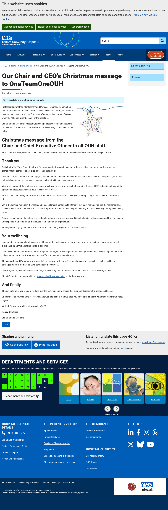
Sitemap (56, 482)
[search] (162, 40)
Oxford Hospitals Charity (44, 251)
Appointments (50, 430)
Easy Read (49, 449)
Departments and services (20, 396)
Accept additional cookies (18, 26)
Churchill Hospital (10, 452)
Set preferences (80, 26)
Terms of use (68, 482)
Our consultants (93, 437)
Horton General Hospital (13, 459)
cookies (124, 348)
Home (4, 66)
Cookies (45, 482)
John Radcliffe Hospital (13, 440)
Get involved (91, 468)
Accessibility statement (28, 482)
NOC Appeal (91, 462)
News (13, 66)
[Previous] (107, 409)
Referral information (95, 430)
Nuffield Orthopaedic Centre (14, 446)
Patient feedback (52, 437)
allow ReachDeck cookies (153, 342)
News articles (26, 66)
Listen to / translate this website (59, 456)
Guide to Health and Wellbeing (51, 276)
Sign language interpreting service (59, 462)
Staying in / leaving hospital (57, 443)
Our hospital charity (95, 456)
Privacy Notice (8, 482)
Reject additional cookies (52, 26)
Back (6, 324)
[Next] (116, 409)
